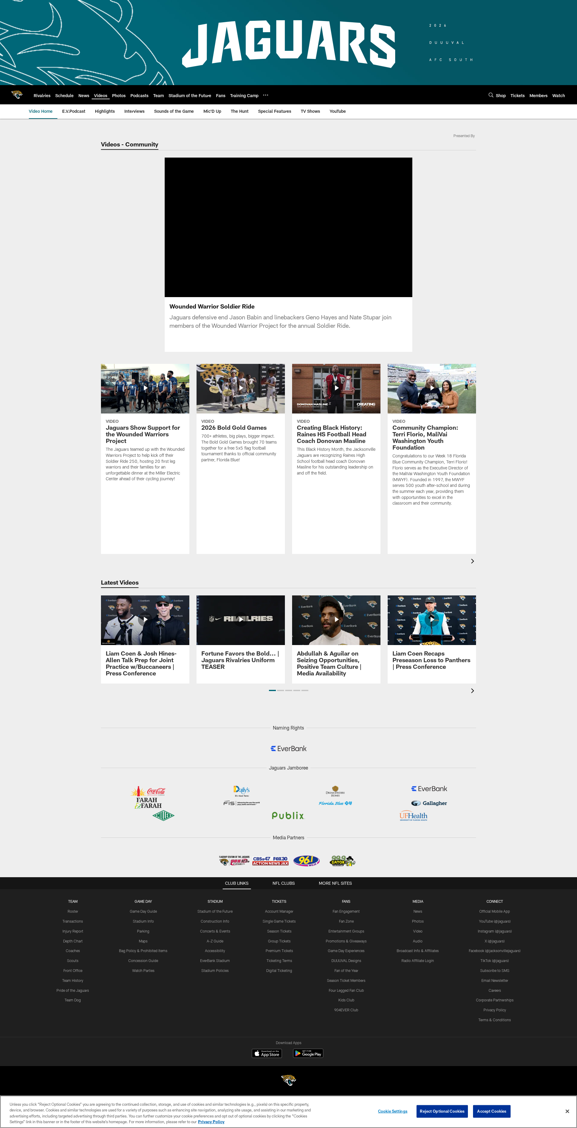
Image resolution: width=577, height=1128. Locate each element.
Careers (495, 990)
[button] (272, 690)
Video (418, 931)
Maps (143, 941)
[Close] (567, 1111)
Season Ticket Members (346, 980)
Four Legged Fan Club (346, 990)
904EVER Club (346, 1010)
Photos (418, 921)
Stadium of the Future (215, 911)
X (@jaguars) (495, 941)
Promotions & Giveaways (346, 941)
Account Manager (279, 911)
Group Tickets (279, 941)
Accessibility (215, 950)
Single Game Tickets (279, 921)
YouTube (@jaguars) (495, 921)
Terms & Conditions (494, 1020)
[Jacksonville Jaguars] (288, 1081)
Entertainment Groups (346, 931)
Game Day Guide (143, 911)
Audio (418, 941)
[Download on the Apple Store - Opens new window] (266, 1054)
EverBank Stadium (215, 960)
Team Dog (73, 1000)
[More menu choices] (265, 95)
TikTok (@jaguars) (495, 960)
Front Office (72, 970)
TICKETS (279, 901)
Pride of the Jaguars (72, 990)
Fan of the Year (346, 970)
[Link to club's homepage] (17, 95)
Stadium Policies (215, 970)
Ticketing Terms (279, 960)
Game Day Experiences (346, 950)
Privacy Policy (495, 1010)
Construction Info (215, 921)
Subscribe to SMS (494, 970)
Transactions (73, 921)
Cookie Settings (393, 1111)
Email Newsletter (494, 980)
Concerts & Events (215, 931)
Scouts (72, 960)
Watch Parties (143, 970)
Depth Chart (73, 941)
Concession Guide (143, 960)
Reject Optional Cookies (442, 1111)
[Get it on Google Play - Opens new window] (308, 1056)
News (418, 911)
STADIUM (215, 901)
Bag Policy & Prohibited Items (143, 950)
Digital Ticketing (279, 970)
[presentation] (473, 562)
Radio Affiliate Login (417, 960)
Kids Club (346, 1000)
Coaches (73, 950)
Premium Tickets (279, 950)
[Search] (491, 95)
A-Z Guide (215, 941)
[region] (288, 1112)
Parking (143, 931)
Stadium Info (143, 921)
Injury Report (73, 931)
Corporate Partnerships (495, 1000)
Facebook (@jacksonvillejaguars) (495, 950)
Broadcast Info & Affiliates (418, 950)
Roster (73, 911)
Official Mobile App (494, 911)
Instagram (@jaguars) (495, 931)
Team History (72, 980)
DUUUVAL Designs (346, 960)
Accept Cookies (491, 1111)
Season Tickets (279, 931)
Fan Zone (346, 921)
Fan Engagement (346, 911)
